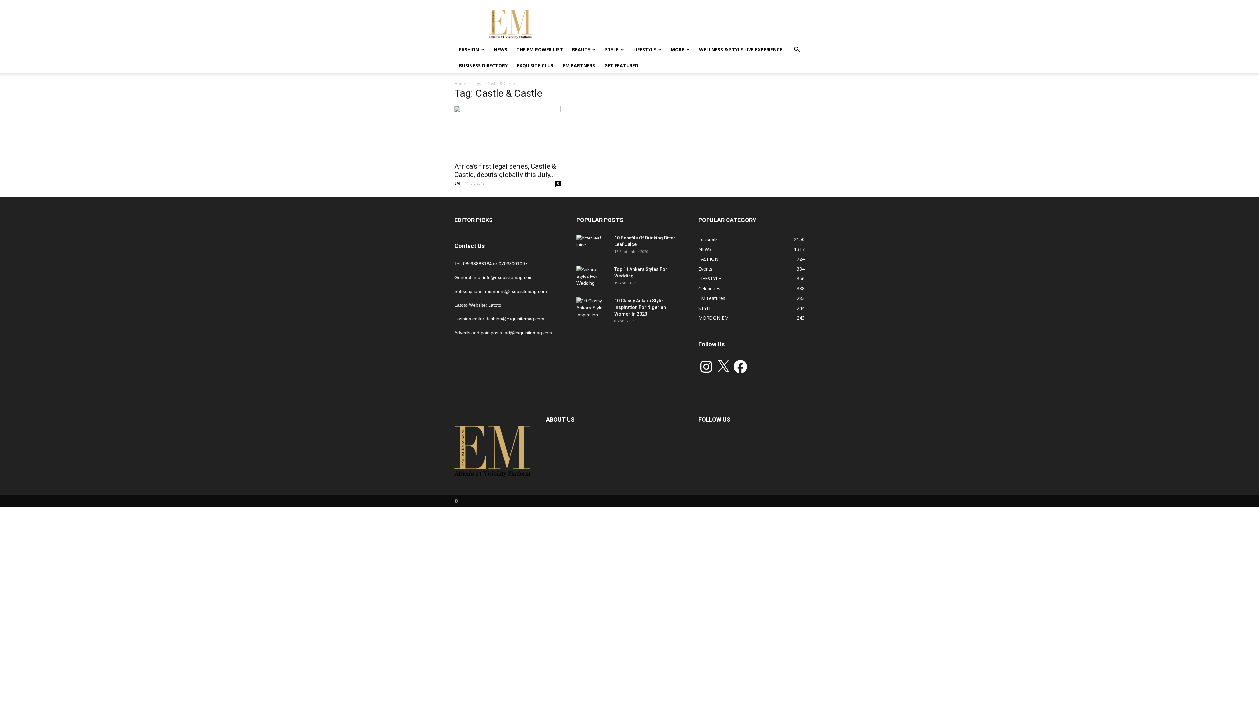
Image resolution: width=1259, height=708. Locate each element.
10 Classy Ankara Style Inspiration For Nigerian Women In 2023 (640, 307)
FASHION (469, 50)
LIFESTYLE (644, 50)
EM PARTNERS (579, 65)
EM (457, 183)
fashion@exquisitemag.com (515, 318)
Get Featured (621, 65)
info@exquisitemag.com (508, 277)
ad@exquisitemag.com (528, 332)
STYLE (612, 50)
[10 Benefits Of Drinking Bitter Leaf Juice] (592, 246)
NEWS (500, 50)
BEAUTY (581, 50)
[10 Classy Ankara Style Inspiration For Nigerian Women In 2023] (592, 308)
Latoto (494, 305)
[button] (797, 50)
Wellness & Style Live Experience (740, 50)
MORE (677, 50)
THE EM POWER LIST (539, 50)
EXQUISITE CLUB (535, 65)
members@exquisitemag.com (516, 291)
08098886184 (477, 263)
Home (460, 83)
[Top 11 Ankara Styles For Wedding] (592, 277)
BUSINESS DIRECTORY (483, 65)
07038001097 (513, 263)
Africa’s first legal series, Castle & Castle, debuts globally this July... (505, 171)
